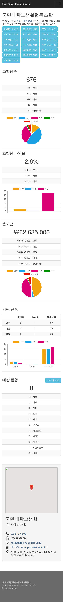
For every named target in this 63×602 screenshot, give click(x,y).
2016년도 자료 (11, 44)
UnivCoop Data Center (16, 4)
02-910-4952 (18, 533)
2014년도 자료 (30, 39)
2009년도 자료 (49, 29)
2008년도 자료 (30, 29)
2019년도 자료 (11, 49)
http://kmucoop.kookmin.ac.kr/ (29, 547)
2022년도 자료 (11, 54)
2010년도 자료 (11, 34)
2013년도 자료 (11, 39)
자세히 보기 (53, 380)
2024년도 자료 (49, 54)
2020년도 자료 (30, 49)
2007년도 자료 (11, 29)
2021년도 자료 (49, 49)
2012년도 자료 (49, 34)
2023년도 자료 (30, 54)
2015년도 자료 (49, 39)
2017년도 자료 (30, 44)
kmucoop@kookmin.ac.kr (26, 542)
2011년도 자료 (30, 34)
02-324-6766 (11, 588)
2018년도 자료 (49, 44)
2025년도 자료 (11, 60)
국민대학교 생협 (24, 20)
